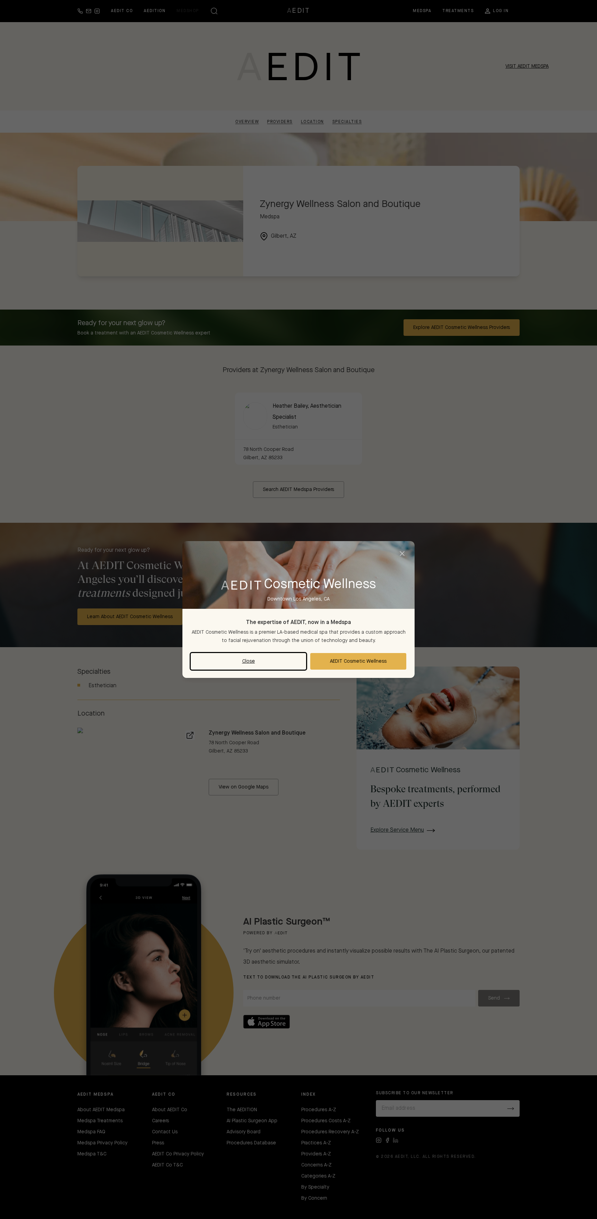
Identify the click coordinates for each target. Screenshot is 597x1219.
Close (248, 661)
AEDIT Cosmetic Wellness (358, 661)
